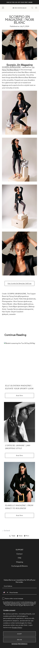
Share (20, 536)
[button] (3, 8)
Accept (19, 633)
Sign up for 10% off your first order (19, 2)
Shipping (19, 562)
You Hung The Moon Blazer (18, 68)
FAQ (19, 558)
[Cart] (36, 8)
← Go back (6, 530)
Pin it (27, 536)
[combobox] (5, 592)
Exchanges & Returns (20, 566)
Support (19, 550)
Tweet (13, 536)
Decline (19, 639)
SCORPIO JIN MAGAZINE (11, 67)
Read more (19, 395)
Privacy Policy (17, 627)
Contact (19, 554)
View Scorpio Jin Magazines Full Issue (20, 283)
